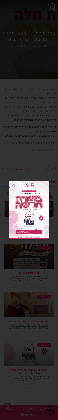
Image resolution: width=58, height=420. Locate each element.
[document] (29, 210)
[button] (12, 185)
